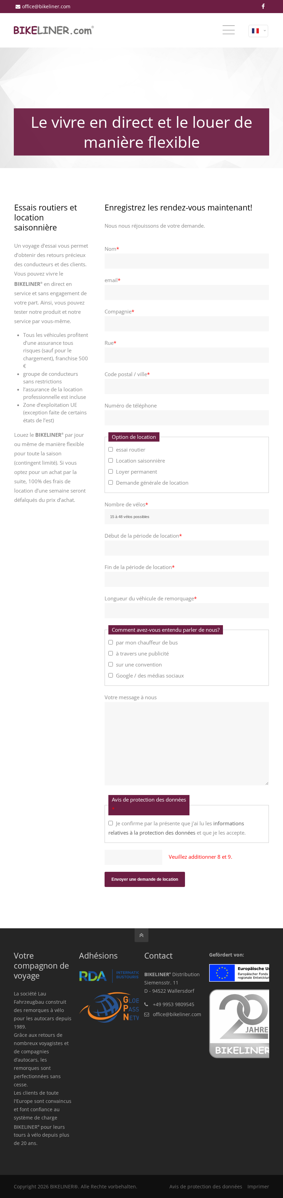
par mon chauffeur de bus (147, 642)
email (112, 280)
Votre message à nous (131, 697)
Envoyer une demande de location (144, 879)
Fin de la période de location (140, 567)
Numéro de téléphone (131, 405)
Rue (110, 342)
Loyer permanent (136, 471)
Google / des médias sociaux (150, 675)
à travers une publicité (142, 653)
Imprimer (258, 1186)
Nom (112, 248)
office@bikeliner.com (46, 6)
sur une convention (139, 664)
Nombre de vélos (126, 504)
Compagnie (119, 311)
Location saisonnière (140, 460)
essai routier (130, 449)
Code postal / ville (127, 374)
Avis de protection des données (205, 1186)
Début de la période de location (143, 535)
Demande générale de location (152, 482)
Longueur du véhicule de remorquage (151, 598)
